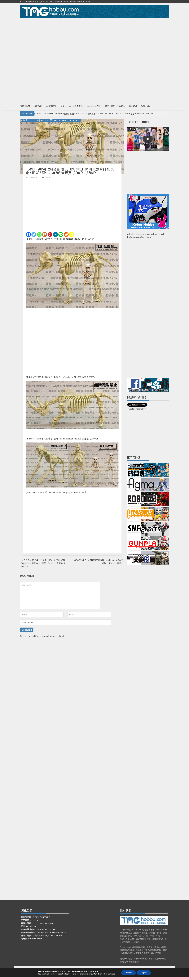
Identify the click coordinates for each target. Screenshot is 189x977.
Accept (128, 972)
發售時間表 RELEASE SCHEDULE (35, 917)
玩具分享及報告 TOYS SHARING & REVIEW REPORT (44, 932)
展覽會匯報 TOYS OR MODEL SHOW (37, 923)
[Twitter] (33, 234)
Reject (144, 972)
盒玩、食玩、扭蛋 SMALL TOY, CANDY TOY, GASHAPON (60, 120)
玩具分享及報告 (94, 105)
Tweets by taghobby (136, 409)
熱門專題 (38, 105)
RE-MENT (48, 177)
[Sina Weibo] (71, 234)
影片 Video (145, 105)
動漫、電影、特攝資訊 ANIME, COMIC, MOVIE (41, 935)
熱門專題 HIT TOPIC (30, 920)
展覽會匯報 (51, 105)
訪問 (62, 105)
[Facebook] (28, 234)
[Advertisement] (94, 39)
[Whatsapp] (39, 234)
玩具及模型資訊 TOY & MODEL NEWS (38, 929)
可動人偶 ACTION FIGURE (30, 120)
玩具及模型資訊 (76, 105)
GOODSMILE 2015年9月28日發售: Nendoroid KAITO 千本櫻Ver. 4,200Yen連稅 (98, 561)
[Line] (60, 234)
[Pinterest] (50, 234)
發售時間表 (25, 105)
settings (111, 974)
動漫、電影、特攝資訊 (115, 105)
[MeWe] (55, 234)
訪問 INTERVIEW (28, 926)
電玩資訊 (133, 105)
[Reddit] (66, 234)
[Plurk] (44, 234)
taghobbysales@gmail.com (139, 237)
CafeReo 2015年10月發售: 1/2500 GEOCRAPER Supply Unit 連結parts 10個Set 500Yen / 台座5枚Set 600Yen (44, 563)
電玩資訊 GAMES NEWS (31, 938)
